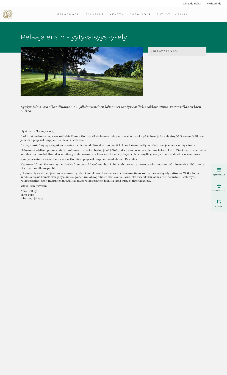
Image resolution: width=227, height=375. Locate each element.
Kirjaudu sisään (192, 3)
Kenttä (117, 14)
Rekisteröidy (214, 3)
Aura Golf (140, 14)
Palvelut (94, 14)
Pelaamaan (68, 14)
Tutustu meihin (172, 14)
